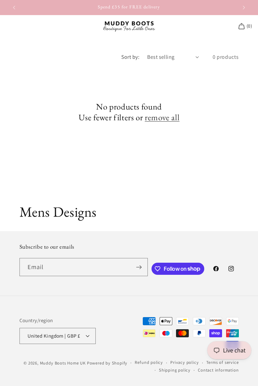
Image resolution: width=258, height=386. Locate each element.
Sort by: (130, 56)
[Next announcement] (243, 7)
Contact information (218, 370)
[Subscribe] (138, 267)
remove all (162, 117)
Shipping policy (174, 370)
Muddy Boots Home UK (63, 363)
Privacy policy (184, 362)
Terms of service (222, 362)
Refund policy (149, 362)
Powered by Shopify (107, 363)
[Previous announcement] (14, 7)
